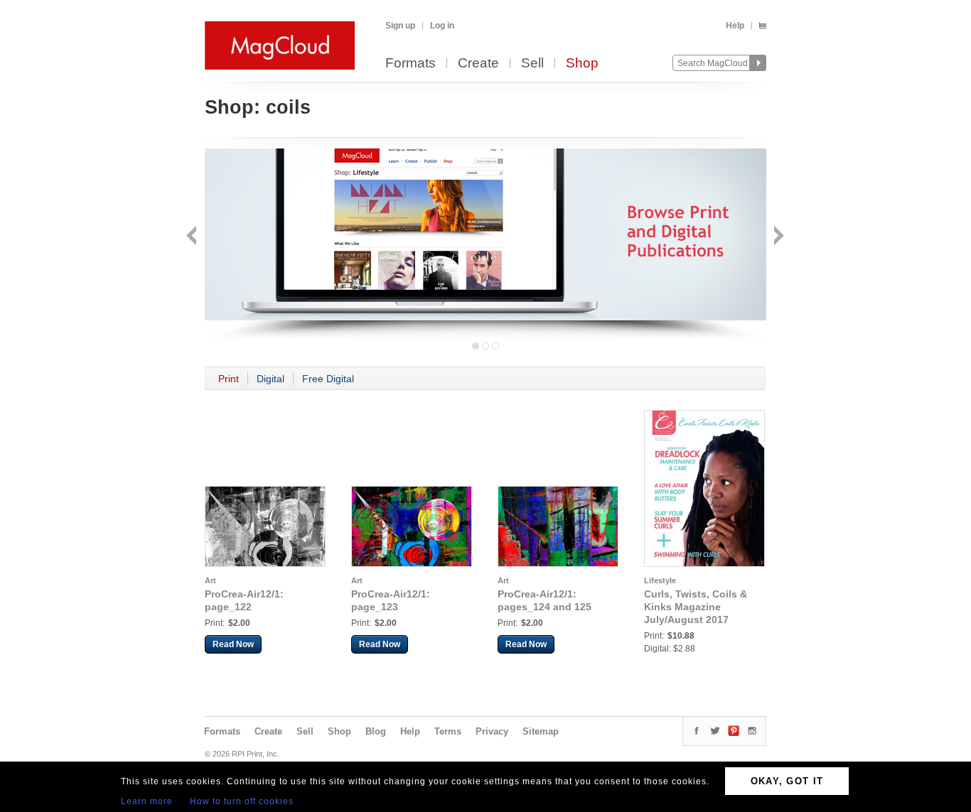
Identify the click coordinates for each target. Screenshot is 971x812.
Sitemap (540, 731)
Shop (582, 63)
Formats (410, 63)
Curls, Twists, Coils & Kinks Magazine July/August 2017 (695, 606)
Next (777, 237)
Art (210, 580)
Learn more (147, 801)
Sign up (400, 26)
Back (193, 237)
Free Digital (328, 378)
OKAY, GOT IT (787, 781)
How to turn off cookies (242, 801)
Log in (442, 26)
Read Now (233, 644)
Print (228, 378)
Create (478, 63)
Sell (532, 63)
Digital (270, 378)
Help (735, 26)
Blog (375, 731)
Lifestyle (660, 580)
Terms (447, 731)
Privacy (492, 731)
